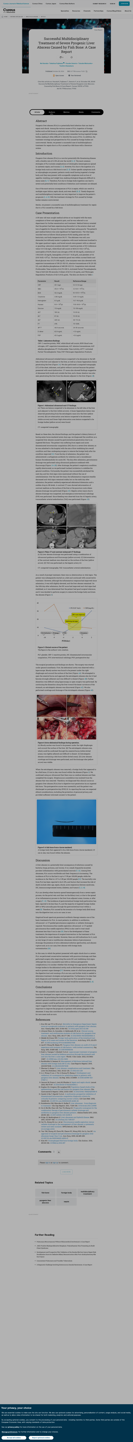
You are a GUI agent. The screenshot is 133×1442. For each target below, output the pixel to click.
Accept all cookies (14, 1438)
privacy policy (13, 1427)
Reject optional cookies (41, 1438)
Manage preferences (10, 1432)
